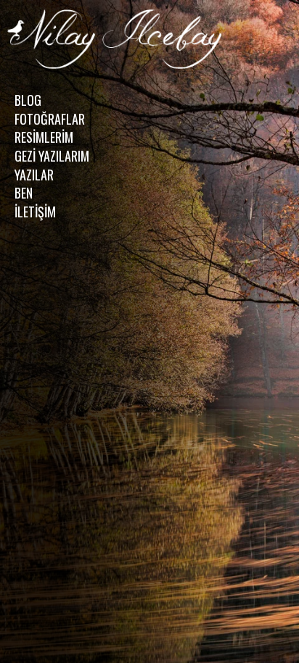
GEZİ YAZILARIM (52, 155)
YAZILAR (34, 174)
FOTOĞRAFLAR (50, 118)
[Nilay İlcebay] (116, 40)
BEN (24, 192)
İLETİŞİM (35, 211)
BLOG (28, 100)
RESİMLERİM (44, 137)
